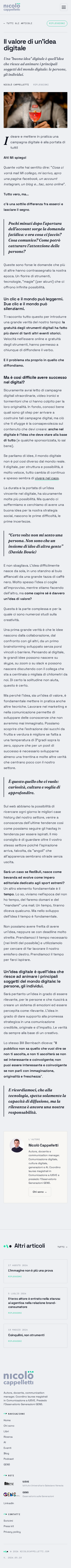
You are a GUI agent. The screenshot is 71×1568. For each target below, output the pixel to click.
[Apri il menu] (63, 7)
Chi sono (9, 1425)
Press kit (9, 1526)
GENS (7, 1464)
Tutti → (62, 1246)
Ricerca (8, 1436)
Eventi (7, 1448)
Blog (6, 1453)
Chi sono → (40, 1191)
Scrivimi (8, 1520)
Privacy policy (12, 1531)
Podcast (9, 1458)
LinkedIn (9, 1503)
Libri (6, 1431)
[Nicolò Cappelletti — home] (12, 7)
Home (7, 1420)
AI (5, 1442)
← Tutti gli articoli (18, 23)
